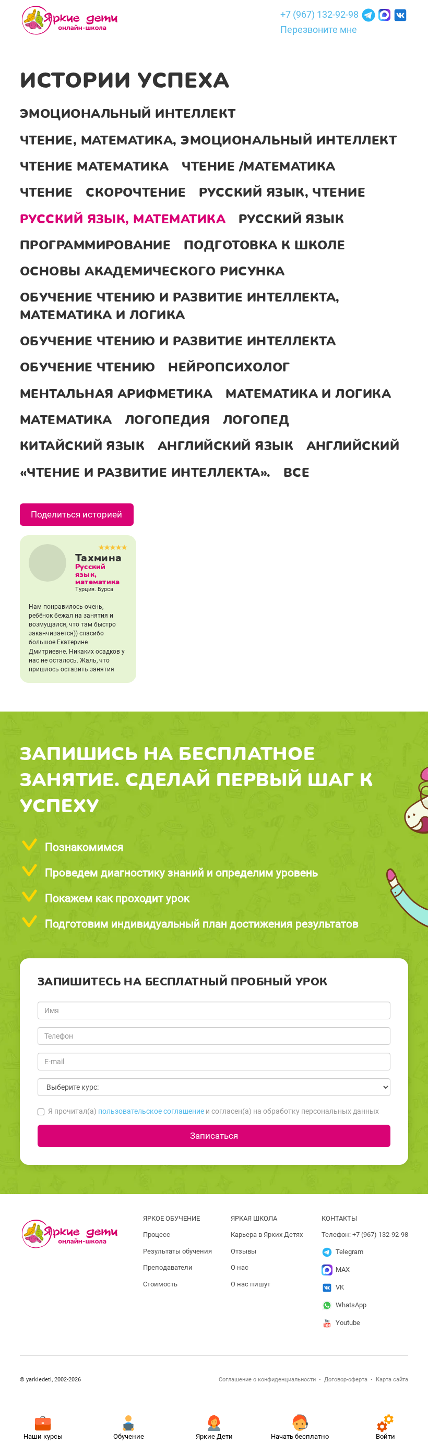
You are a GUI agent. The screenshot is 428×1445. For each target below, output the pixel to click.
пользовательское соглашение (151, 1111)
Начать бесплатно (300, 1436)
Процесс (156, 1234)
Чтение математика (94, 166)
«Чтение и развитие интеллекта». (145, 472)
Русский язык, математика (122, 219)
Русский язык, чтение (282, 192)
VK (340, 1287)
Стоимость (160, 1284)
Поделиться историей (76, 514)
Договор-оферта (345, 1379)
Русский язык (291, 219)
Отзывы (243, 1251)
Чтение (46, 192)
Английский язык (225, 446)
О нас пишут (250, 1284)
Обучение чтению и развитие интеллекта (178, 341)
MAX (343, 1269)
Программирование (95, 245)
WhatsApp (351, 1305)
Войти (385, 1436)
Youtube (348, 1323)
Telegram (349, 1252)
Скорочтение (136, 192)
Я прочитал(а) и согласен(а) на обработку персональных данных (213, 1111)
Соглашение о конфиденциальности (267, 1379)
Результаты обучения (177, 1251)
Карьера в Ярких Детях (267, 1234)
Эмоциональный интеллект (128, 113)
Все (296, 472)
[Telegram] (369, 13)
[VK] (400, 13)
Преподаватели (168, 1267)
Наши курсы (43, 1436)
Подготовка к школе (265, 245)
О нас (239, 1267)
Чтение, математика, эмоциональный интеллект (208, 140)
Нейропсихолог (229, 367)
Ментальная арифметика (116, 394)
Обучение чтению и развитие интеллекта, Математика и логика (180, 306)
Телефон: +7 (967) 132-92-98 (365, 1234)
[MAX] (385, 13)
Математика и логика (308, 394)
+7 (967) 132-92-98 (319, 13)
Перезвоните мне (318, 29)
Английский (353, 446)
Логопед (256, 420)
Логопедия (167, 420)
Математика (66, 420)
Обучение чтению (88, 367)
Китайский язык (82, 446)
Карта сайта (392, 1379)
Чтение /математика (259, 166)
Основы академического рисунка (152, 271)
